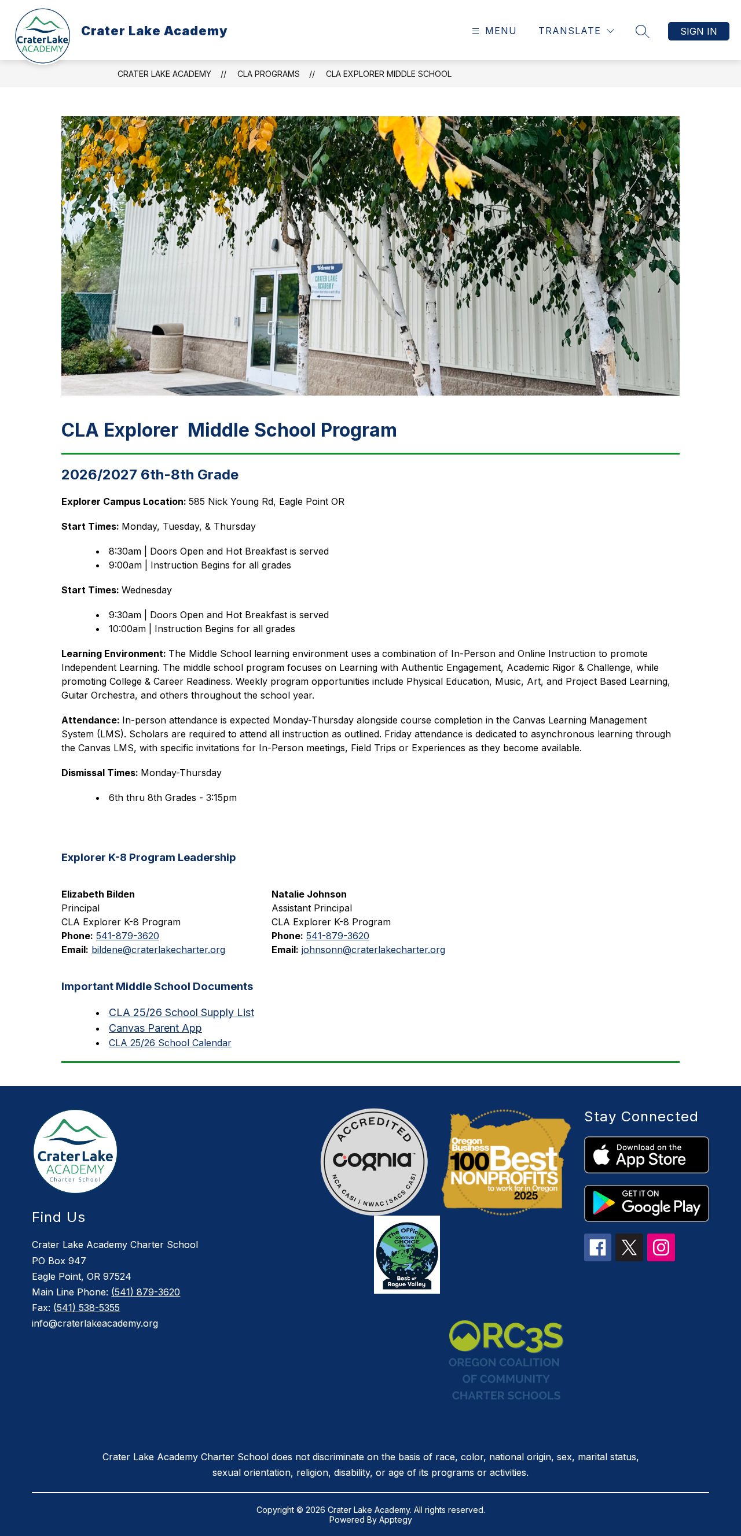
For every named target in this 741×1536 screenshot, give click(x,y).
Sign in (698, 31)
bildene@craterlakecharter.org (158, 949)
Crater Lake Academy (164, 74)
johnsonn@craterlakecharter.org (373, 949)
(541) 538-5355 (86, 1307)
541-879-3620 (127, 935)
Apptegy (395, 1519)
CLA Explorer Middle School (389, 74)
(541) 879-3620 (145, 1292)
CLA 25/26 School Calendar (170, 1042)
